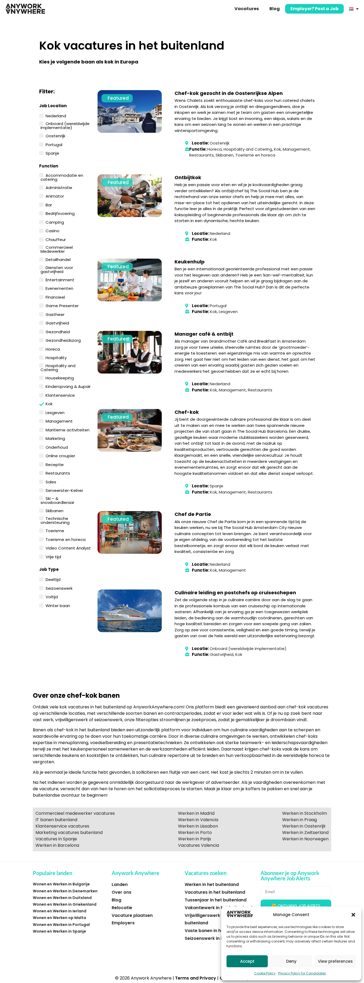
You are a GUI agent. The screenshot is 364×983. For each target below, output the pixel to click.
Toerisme (55, 530)
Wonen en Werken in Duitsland (62, 897)
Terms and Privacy (195, 978)
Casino (52, 230)
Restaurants (58, 472)
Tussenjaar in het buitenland (215, 900)
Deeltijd (53, 579)
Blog (274, 9)
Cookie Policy (265, 973)
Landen (120, 884)
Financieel (55, 296)
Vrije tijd (53, 556)
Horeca (53, 348)
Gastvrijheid (57, 322)
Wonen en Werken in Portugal (61, 924)
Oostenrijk (55, 135)
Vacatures (246, 9)
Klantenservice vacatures (62, 826)
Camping (55, 221)
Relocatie (122, 908)
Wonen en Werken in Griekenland (64, 904)
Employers (123, 923)
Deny (291, 961)
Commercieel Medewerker (57, 248)
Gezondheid (58, 331)
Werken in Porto (195, 832)
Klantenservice (60, 394)
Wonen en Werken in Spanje (59, 931)
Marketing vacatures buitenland (69, 832)
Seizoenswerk (59, 587)
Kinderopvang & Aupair (68, 386)
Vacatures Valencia (198, 845)
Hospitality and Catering (58, 367)
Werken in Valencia (198, 820)
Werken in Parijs (194, 839)
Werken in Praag (299, 820)
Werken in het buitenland (212, 884)
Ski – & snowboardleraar (57, 500)
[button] (353, 914)
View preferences (335, 961)
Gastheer (55, 314)
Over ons (121, 892)
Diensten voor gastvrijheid (57, 269)
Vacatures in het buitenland (215, 892)
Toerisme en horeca (66, 539)
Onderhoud (57, 446)
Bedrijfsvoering (60, 213)
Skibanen (54, 510)
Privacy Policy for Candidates (302, 973)
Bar (49, 204)
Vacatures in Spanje (56, 839)
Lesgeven (55, 412)
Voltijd (52, 596)
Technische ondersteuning (55, 520)
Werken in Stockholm (304, 813)
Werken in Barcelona (57, 845)
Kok (49, 403)
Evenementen (59, 288)
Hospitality (56, 357)
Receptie (55, 464)
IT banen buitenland (56, 820)
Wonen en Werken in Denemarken (65, 891)
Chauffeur (56, 239)
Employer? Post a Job (314, 9)
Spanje (52, 152)
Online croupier (60, 455)
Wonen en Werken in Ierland (59, 911)
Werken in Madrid (196, 813)
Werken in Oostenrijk (304, 826)
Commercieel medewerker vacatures (75, 813)
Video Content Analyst (68, 547)
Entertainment (60, 279)
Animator (55, 195)
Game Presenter (62, 305)
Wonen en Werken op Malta (59, 917)
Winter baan (58, 605)
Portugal (54, 144)
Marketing (55, 438)
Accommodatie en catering (62, 176)
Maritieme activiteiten (68, 429)
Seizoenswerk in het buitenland (218, 938)
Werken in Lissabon (198, 826)
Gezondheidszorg (63, 340)
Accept (247, 961)
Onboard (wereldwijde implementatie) (65, 125)
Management (59, 420)
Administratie (59, 187)
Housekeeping (60, 377)
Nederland (56, 115)
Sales (51, 481)
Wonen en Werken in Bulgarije (61, 884)
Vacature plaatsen (132, 915)
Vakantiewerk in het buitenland (218, 908)
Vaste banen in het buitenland (217, 931)
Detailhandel (58, 259)
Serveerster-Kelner (64, 490)
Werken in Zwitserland (305, 832)
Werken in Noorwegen (305, 839)
